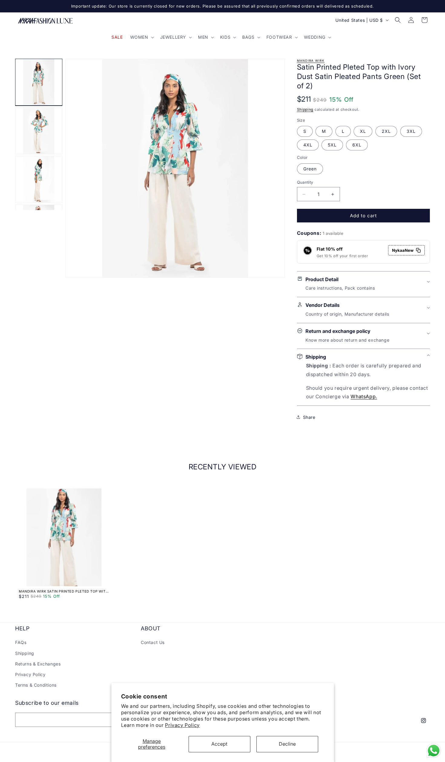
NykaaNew (403, 250)
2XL (386, 131)
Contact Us (153, 642)
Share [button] (309, 416)
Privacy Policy (182, 725)
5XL (332, 144)
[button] (142, 37)
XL (363, 131)
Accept (219, 744)
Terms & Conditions (36, 685)
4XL (307, 144)
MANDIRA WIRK (311, 60)
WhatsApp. (364, 396)
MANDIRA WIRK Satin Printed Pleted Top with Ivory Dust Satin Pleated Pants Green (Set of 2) (63, 591)
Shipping (305, 109)
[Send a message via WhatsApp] (433, 750)
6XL (356, 144)
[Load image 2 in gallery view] (38, 130)
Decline (287, 744)
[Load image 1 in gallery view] (38, 82)
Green (310, 168)
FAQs (20, 642)
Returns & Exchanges (38, 663)
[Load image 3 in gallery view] (38, 179)
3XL (411, 131)
